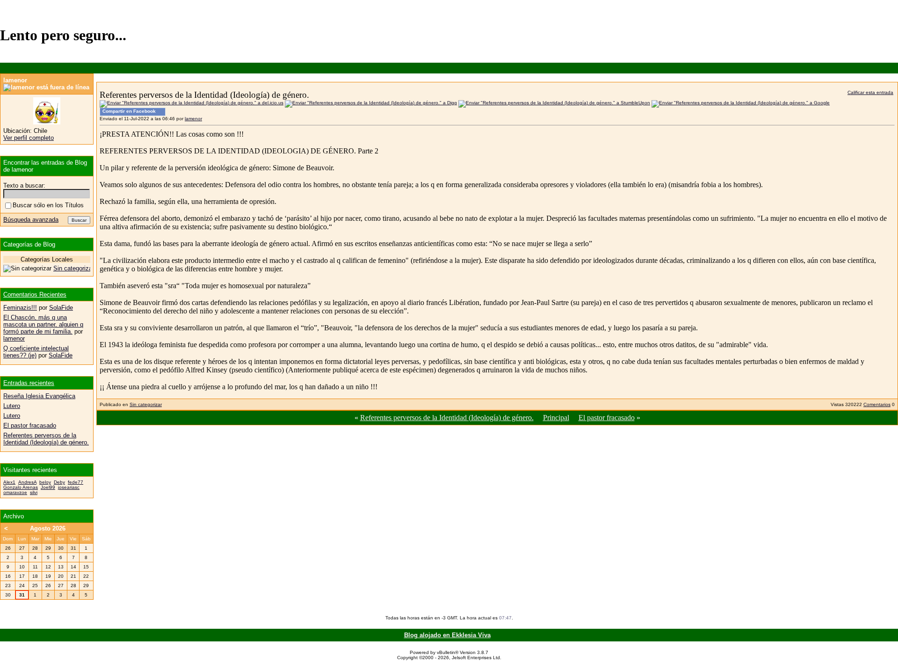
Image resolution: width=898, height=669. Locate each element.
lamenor (193, 118)
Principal (556, 418)
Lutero (11, 405)
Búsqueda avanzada (30, 219)
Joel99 (48, 487)
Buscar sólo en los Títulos (48, 205)
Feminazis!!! (20, 307)
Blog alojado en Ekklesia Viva (447, 635)
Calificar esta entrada (870, 92)
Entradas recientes (28, 382)
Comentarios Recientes (34, 294)
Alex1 (9, 482)
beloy (45, 482)
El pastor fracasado (607, 418)
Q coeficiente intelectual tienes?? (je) (36, 352)
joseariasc (69, 487)
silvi (33, 492)
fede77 (75, 482)
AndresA (27, 482)
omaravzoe (15, 492)
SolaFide (61, 307)
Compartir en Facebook (129, 111)
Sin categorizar (146, 404)
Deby (59, 482)
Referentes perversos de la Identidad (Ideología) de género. (447, 418)
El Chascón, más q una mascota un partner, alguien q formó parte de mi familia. (43, 324)
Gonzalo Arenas (20, 487)
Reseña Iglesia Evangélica (39, 396)
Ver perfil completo (28, 137)
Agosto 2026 (47, 528)
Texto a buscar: (24, 185)
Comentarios (877, 404)
